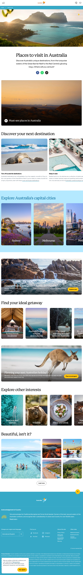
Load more (41, 483)
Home (2, 7)
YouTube (35, 536)
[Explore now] (41, 277)
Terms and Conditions (60, 535)
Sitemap (59, 541)
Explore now (73, 289)
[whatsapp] (42, 72)
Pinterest (47, 536)
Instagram (47, 533)
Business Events (74, 534)
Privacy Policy (61, 532)
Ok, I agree (22, 569)
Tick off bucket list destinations (11, 173)
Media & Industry (74, 532)
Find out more (16, 562)
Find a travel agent (71, 376)
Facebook (35, 533)
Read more (13, 519)
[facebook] (37, 72)
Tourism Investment (73, 537)
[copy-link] (46, 72)
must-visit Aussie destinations (30, 180)
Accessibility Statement (60, 538)
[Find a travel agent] (41, 363)
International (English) (8, 534)
